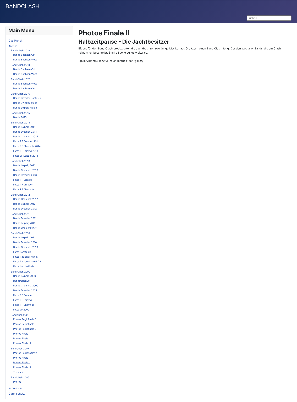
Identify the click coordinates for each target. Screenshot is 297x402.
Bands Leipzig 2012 (24, 203)
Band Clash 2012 (20, 194)
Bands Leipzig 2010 (24, 237)
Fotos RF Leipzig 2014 (25, 150)
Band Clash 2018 (20, 64)
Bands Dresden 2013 (25, 174)
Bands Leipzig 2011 (24, 223)
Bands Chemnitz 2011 (25, 227)
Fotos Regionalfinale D (25, 256)
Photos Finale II (21, 338)
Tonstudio (18, 372)
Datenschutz (16, 393)
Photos (17, 381)
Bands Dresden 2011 (24, 218)
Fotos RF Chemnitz (23, 189)
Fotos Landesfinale (23, 266)
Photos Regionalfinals (25, 352)
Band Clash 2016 (20, 93)
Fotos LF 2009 (21, 309)
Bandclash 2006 (20, 377)
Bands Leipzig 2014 (24, 126)
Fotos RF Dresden (23, 184)
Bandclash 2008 (20, 314)
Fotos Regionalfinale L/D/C (28, 261)
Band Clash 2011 (20, 213)
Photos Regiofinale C (24, 319)
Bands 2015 (20, 117)
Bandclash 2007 (20, 348)
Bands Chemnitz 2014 (25, 136)
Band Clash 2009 (20, 271)
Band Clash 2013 (20, 161)
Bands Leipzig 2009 (24, 275)
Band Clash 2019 (20, 50)
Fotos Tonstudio (22, 251)
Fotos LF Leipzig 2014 (25, 155)
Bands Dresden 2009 (25, 290)
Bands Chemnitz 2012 (25, 198)
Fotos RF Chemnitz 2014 (27, 146)
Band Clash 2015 (20, 112)
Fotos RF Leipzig (22, 179)
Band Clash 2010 (20, 233)
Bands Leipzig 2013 (24, 165)
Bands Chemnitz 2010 (25, 247)
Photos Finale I (21, 333)
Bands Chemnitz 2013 (25, 170)
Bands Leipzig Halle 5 (25, 107)
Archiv (12, 46)
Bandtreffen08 (21, 280)
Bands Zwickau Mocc (25, 102)
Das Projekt (16, 40)
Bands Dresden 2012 (25, 208)
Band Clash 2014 (20, 122)
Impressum (15, 388)
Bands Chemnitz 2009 (25, 285)
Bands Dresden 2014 (25, 131)
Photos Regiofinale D (24, 328)
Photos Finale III (22, 343)
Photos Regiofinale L (24, 323)
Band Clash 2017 (20, 79)
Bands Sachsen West (25, 59)
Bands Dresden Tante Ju (27, 98)
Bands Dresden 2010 (25, 242)
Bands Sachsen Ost (24, 54)
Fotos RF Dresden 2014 (26, 141)
